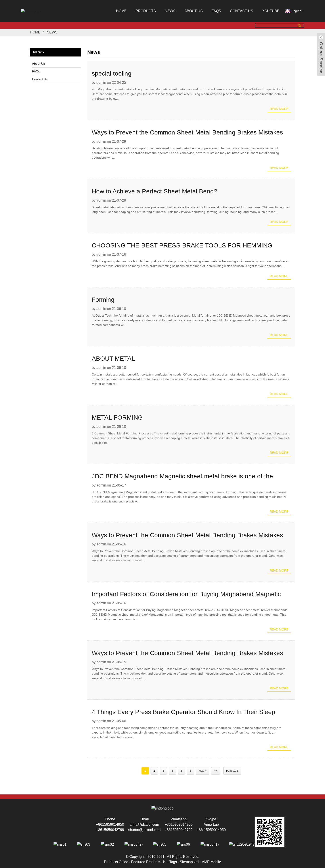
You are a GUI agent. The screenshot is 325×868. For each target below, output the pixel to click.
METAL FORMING (117, 417)
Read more (279, 109)
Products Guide (116, 862)
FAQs (216, 11)
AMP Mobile (211, 862)
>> (215, 770)
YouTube (270, 11)
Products (146, 11)
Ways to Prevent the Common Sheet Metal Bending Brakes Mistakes (187, 132)
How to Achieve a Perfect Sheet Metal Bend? (154, 191)
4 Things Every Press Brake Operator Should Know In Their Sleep (183, 711)
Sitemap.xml (189, 862)
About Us (193, 11)
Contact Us (241, 11)
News (170, 11)
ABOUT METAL (113, 358)
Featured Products (145, 862)
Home (121, 11)
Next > (202, 770)
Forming (103, 299)
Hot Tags (170, 862)
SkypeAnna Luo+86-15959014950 (211, 824)
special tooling (112, 73)
